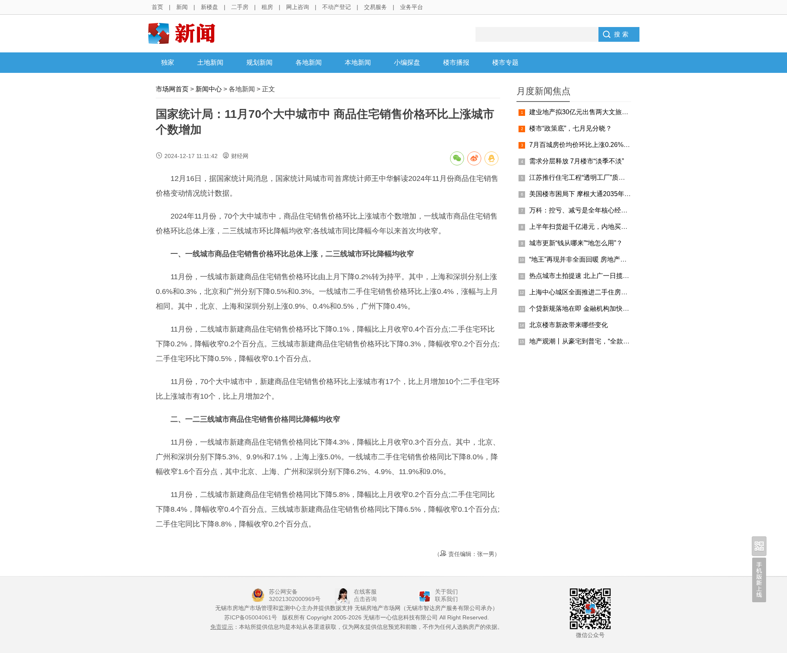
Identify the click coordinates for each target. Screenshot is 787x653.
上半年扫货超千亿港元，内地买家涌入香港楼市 (598, 226)
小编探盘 (407, 62)
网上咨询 (297, 7)
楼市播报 (456, 62)
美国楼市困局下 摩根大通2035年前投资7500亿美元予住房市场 (620, 193)
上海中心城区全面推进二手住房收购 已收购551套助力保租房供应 (624, 292)
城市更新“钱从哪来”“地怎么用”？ (576, 243)
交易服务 (375, 7)
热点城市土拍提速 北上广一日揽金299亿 (588, 275)
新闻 (182, 7)
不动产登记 (336, 7)
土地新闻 (210, 62)
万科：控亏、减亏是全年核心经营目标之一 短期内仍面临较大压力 (625, 210)
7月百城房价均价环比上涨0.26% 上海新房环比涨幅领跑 (610, 144)
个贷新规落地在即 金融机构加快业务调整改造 (595, 308)
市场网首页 (172, 89)
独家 (167, 62)
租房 (267, 7)
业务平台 (411, 7)
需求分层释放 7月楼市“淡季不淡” (576, 161)
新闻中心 (209, 89)
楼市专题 (505, 62)
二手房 (239, 7)
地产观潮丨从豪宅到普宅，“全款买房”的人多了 (596, 341)
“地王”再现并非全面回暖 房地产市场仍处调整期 (597, 259)
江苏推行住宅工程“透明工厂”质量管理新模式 (593, 177)
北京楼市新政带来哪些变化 (568, 324)
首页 (157, 7)
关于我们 (446, 591)
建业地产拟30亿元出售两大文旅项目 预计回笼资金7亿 (607, 111)
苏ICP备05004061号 (250, 617)
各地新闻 (309, 62)
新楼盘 (209, 7)
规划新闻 (259, 62)
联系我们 (446, 599)
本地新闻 (358, 62)
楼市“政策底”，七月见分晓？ (570, 128)
